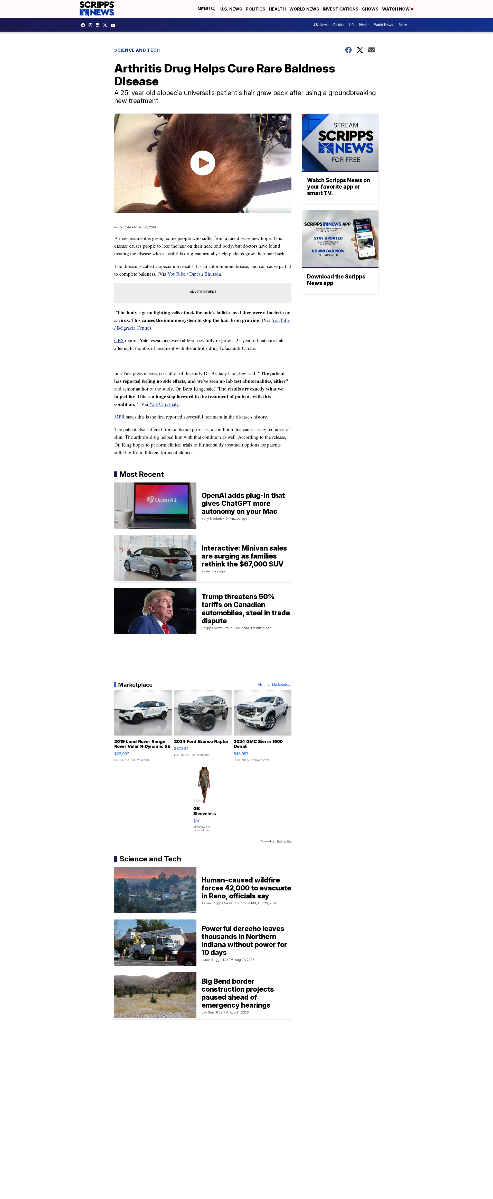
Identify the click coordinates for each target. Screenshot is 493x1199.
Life (352, 24)
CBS (119, 340)
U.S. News (231, 9)
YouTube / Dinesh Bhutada (194, 274)
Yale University (163, 404)
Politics (255, 9)
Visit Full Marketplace (274, 684)
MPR (119, 416)
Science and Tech (137, 50)
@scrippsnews (114, 25)
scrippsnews (84, 25)
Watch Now (396, 9)
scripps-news (99, 25)
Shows (370, 9)
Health (277, 9)
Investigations (340, 9)
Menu (204, 9)
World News (304, 9)
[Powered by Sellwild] (284, 841)
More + (404, 24)
